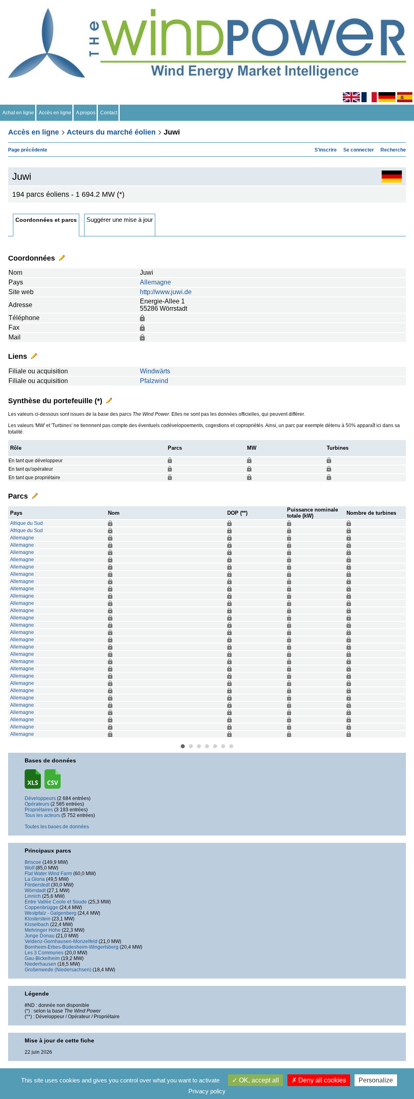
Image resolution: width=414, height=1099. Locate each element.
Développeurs (40, 798)
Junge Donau (40, 936)
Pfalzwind (154, 380)
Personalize (376, 1080)
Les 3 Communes (44, 953)
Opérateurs (37, 804)
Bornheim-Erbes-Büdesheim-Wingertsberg (71, 947)
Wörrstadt (35, 890)
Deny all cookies (321, 1080)
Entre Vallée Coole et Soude (56, 902)
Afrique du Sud (26, 523)
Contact (109, 113)
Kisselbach (37, 924)
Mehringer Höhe (43, 930)
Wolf (29, 868)
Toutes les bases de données (57, 827)
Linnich (33, 896)
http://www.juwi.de (166, 291)
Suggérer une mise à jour (120, 219)
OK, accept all (258, 1080)
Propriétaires (39, 810)
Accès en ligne (55, 113)
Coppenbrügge (41, 907)
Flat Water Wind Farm (48, 873)
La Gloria (35, 879)
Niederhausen (40, 964)
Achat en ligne (18, 113)
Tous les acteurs (42, 815)
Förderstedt (37, 885)
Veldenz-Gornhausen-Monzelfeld (61, 941)
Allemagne (155, 282)
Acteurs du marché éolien (111, 132)
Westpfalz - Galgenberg (50, 913)
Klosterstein (38, 919)
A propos (86, 113)
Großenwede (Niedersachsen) (58, 970)
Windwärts (155, 371)
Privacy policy (207, 1091)
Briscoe (33, 862)
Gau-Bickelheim (42, 958)
